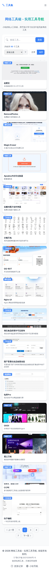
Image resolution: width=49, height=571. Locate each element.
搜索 (40, 39)
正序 (33, 52)
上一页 (11, 530)
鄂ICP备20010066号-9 (26, 557)
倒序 (41, 52)
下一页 (26, 535)
